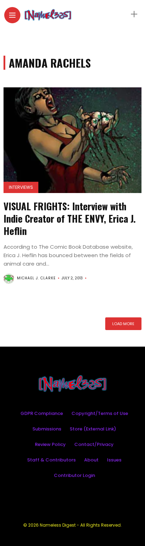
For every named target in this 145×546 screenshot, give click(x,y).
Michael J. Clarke (36, 278)
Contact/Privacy (94, 444)
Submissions (46, 429)
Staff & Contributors (51, 460)
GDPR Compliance (41, 413)
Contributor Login (74, 475)
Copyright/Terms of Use (99, 413)
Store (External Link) (93, 429)
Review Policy (50, 444)
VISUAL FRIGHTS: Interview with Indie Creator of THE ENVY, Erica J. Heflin (70, 218)
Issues (114, 460)
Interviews (21, 187)
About (91, 460)
